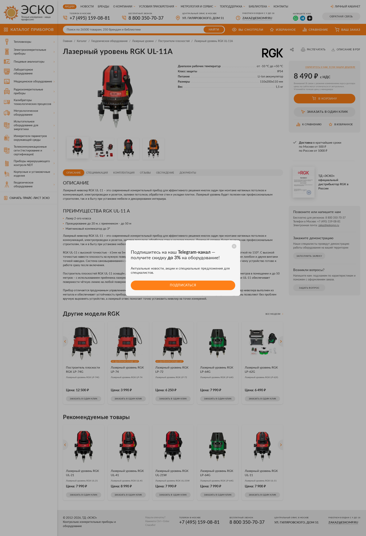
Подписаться (183, 285)
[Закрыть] (234, 246)
